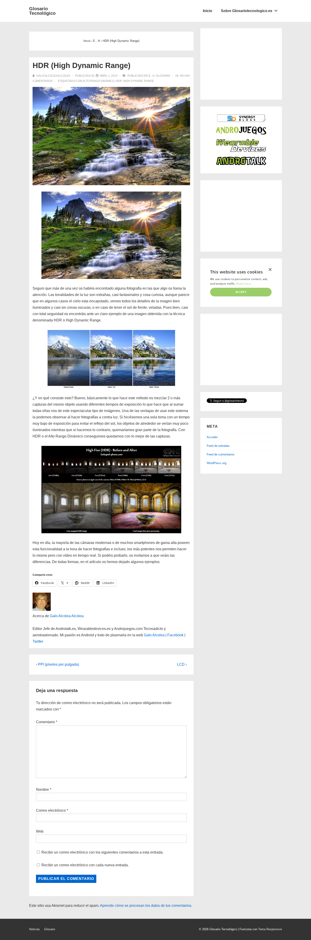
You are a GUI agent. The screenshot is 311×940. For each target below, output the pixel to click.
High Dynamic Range (138, 81)
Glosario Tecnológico (42, 11)
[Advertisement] (241, 63)
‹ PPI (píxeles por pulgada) (57, 664)
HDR (119, 81)
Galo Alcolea (154, 635)
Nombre (42, 789)
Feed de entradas (218, 445)
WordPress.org (216, 463)
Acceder (212, 437)
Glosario (163, 75)
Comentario (46, 722)
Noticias (34, 929)
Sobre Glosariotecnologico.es (246, 11)
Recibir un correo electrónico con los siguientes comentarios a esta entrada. (102, 852)
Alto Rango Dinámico (98, 81)
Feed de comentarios (221, 454)
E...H (152, 75)
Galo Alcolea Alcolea (67, 616)
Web (39, 831)
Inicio (207, 11)
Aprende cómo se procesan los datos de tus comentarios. (146, 905)
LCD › (182, 664)
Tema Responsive (270, 929)
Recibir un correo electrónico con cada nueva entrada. (85, 865)
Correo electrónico (51, 810)
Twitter (38, 641)
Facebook (175, 635)
